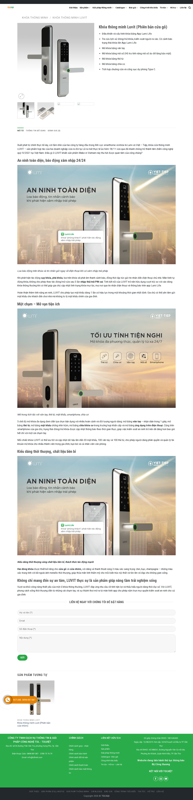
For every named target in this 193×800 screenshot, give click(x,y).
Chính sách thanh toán (78, 765)
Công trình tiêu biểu (149, 7)
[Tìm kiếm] (189, 8)
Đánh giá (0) (54, 130)
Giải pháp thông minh (101, 7)
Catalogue (120, 7)
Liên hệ (183, 7)
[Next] (84, 61)
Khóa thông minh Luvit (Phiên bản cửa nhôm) (33, 724)
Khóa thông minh (35, 17)
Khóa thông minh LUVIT (69, 17)
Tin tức (163, 7)
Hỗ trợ (173, 7)
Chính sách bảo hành (78, 753)
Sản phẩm (84, 7)
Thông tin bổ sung (36, 130)
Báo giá (132, 7)
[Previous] (27, 61)
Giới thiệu (73, 7)
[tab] (20, 131)
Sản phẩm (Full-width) (52, 791)
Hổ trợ (151, 791)
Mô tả (20, 130)
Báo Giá (108, 791)
